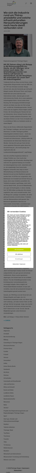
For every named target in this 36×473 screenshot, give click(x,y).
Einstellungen (19, 259)
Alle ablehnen (19, 254)
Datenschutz (16, 264)
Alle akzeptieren (19, 249)
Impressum (22, 264)
